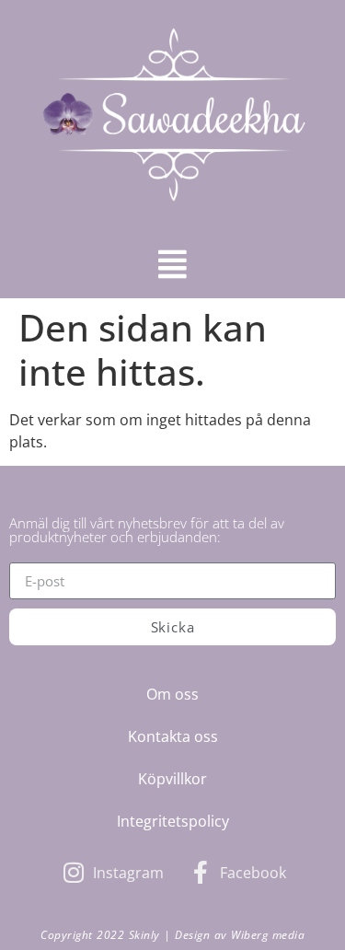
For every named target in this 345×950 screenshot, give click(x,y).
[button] (172, 264)
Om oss (172, 694)
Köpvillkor (172, 779)
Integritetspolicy (173, 821)
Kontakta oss (173, 736)
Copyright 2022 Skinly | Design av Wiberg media (172, 935)
